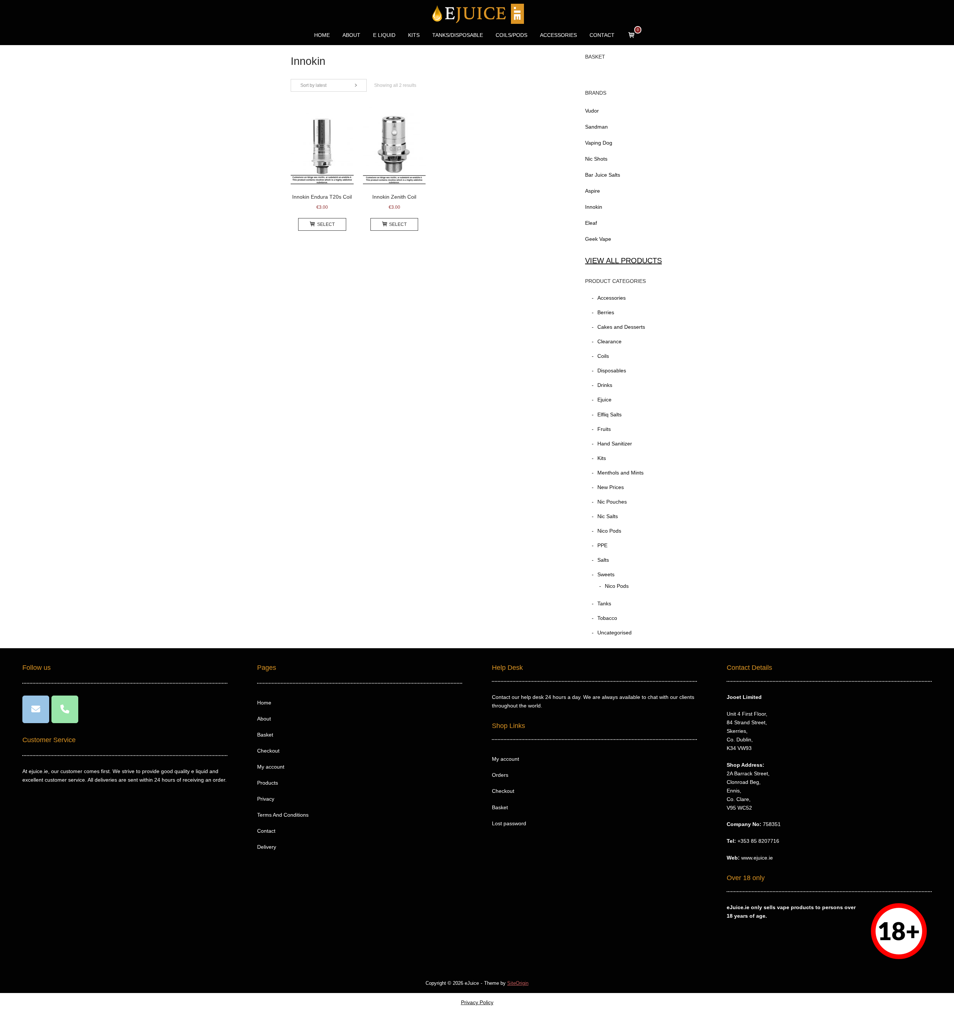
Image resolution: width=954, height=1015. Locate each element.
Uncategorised (614, 633)
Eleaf (591, 223)
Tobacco (607, 618)
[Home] (477, 13)
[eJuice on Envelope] (35, 709)
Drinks (604, 385)
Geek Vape (598, 239)
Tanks (604, 603)
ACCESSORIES (558, 35)
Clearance (609, 341)
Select (326, 224)
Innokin (593, 207)
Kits (601, 458)
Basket (265, 735)
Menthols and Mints (620, 473)
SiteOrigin (517, 983)
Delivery (266, 847)
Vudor (592, 111)
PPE (602, 545)
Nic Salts (607, 516)
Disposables (611, 370)
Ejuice (604, 400)
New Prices (610, 487)
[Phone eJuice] (64, 709)
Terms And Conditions (283, 815)
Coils (603, 356)
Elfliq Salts (609, 414)
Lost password (509, 823)
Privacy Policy (477, 1002)
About (264, 719)
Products (267, 783)
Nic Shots (596, 159)
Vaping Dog (598, 143)
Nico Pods (609, 531)
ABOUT (351, 35)
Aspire (592, 191)
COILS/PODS (511, 35)
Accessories (611, 298)
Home (264, 703)
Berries (605, 312)
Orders (500, 775)
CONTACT (602, 35)
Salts (603, 560)
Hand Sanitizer (614, 444)
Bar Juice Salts (602, 175)
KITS (414, 35)
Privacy (265, 799)
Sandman (596, 127)
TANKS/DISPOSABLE (457, 35)
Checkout (268, 751)
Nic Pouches (612, 502)
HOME (322, 35)
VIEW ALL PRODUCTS (623, 260)
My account (270, 767)
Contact (266, 831)
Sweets (606, 574)
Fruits (604, 429)
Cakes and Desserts (621, 327)
